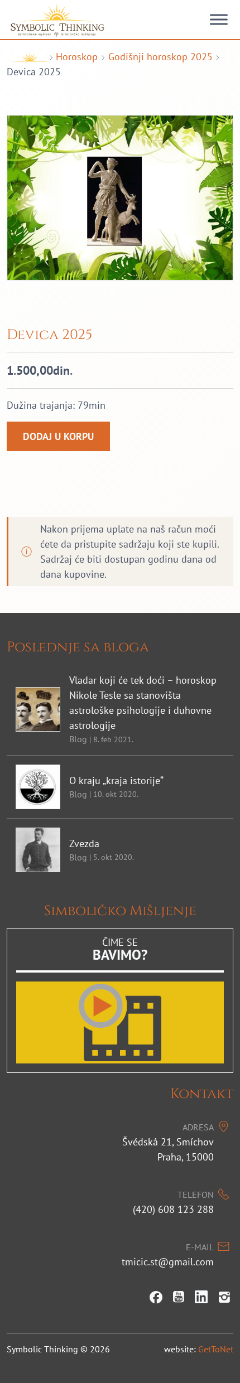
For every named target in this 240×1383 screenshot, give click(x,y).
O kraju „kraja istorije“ (116, 780)
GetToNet (215, 1349)
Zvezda (84, 843)
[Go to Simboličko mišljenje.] (26, 56)
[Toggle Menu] (219, 19)
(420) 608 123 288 (173, 1209)
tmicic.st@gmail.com (168, 1261)
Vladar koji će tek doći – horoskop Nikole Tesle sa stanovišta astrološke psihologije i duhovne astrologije (143, 703)
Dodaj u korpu (58, 436)
